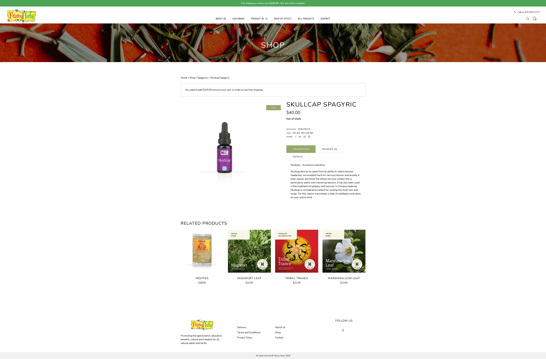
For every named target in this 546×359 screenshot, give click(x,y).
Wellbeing (307, 133)
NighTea (202, 278)
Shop (192, 77)
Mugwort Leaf (249, 278)
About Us (280, 327)
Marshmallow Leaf (344, 278)
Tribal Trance (296, 278)
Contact (279, 337)
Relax (296, 133)
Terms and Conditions (248, 332)
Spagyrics (202, 77)
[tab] (301, 149)
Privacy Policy (244, 337)
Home (184, 77)
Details (298, 156)
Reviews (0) (329, 149)
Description (301, 149)
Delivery (242, 327)
